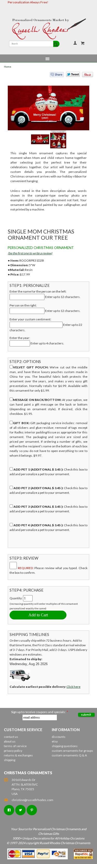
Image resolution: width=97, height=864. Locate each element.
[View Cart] (83, 43)
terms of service (15, 746)
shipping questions (65, 746)
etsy (55, 741)
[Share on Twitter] (70, 75)
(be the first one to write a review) (30, 253)
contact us (11, 737)
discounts (58, 737)
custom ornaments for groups (72, 751)
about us (10, 741)
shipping (9, 760)
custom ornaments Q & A (69, 755)
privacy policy (13, 751)
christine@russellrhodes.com (32, 800)
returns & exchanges (18, 755)
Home (7, 66)
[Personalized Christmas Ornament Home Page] (48, 29)
